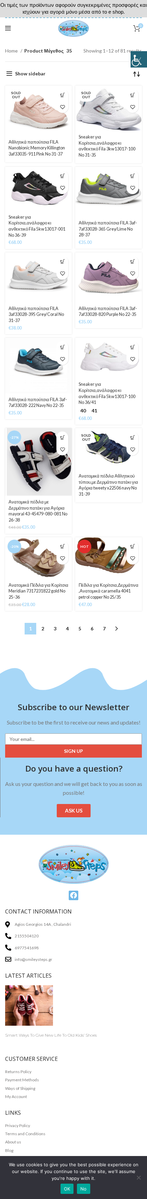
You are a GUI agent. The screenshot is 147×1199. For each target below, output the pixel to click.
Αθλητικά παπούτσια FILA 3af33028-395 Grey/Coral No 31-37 (36, 314)
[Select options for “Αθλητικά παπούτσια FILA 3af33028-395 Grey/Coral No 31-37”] (62, 262)
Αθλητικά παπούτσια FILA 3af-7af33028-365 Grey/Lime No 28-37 (108, 228)
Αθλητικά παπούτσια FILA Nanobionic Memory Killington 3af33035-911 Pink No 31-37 (37, 148)
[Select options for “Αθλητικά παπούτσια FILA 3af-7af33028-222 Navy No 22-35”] (62, 347)
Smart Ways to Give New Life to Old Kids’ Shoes (51, 1035)
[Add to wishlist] (62, 107)
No (83, 1188)
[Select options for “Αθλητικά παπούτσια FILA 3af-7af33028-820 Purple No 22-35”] (132, 262)
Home (12, 51)
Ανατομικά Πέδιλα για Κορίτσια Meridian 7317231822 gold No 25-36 (38, 591)
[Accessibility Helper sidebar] (139, 59)
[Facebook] (73, 895)
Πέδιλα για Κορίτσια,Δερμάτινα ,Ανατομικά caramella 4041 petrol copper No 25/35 (108, 591)
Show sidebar (30, 73)
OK (67, 1188)
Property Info (20, 1042)
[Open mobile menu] (8, 28)
